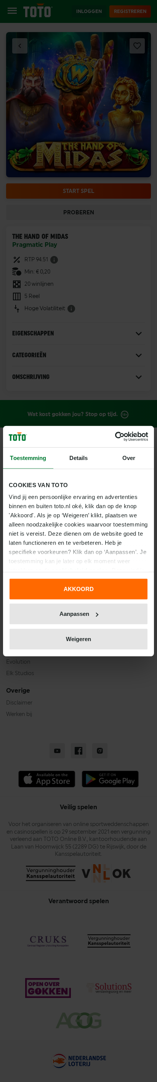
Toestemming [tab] (28, 457)
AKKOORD (79, 588)
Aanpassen (74, 614)
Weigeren (78, 638)
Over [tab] (128, 457)
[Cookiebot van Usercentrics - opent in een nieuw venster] (115, 437)
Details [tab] (78, 457)
